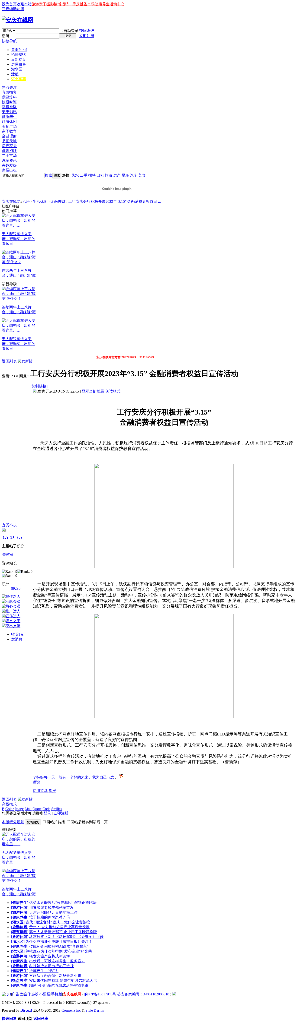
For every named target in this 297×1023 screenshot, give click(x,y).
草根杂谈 (9, 107)
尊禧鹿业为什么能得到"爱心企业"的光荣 (59, 951)
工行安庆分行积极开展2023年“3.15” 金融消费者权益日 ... (114, 201)
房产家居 (9, 146)
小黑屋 (44, 994)
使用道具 (40, 791)
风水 (75, 175)
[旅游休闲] (19, 907)
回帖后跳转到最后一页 (89, 822)
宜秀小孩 (9, 525)
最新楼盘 (18, 59)
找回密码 (86, 30)
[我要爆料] (19, 932)
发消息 (16, 639)
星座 (125, 175)
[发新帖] (25, 361)
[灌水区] (18, 922)
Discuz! (26, 1010)
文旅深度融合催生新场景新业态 (55, 976)
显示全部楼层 (93, 391)
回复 (36, 782)
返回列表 (9, 361)
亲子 (42, 4)
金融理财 (9, 136)
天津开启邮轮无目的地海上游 (53, 912)
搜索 (48, 175)
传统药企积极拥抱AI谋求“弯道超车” (58, 946)
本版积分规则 (13, 822)
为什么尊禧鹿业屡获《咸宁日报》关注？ (59, 942)
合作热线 (31, 994)
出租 (100, 175)
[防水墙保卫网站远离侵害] (174, 994)
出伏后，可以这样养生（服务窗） (57, 961)
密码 (5, 36)
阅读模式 (113, 391)
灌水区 (16, 69)
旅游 (35, 4)
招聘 (65, 4)
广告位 (17, 994)
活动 (15, 74)
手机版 (56, 994)
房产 (117, 175)
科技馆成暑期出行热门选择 (51, 966)
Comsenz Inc (71, 1010)
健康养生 (102, 4)
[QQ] (6, 994)
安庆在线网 (11, 201)
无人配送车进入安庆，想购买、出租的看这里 (18, 239)
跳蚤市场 (87, 4)
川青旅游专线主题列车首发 (51, 907)
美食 (142, 175)
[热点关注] (19, 980)
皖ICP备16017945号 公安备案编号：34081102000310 (126, 994)
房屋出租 (9, 170)
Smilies (56, 809)
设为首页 (9, 4)
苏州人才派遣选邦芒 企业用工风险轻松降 (63, 932)
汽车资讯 (9, 160)
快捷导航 (9, 41)
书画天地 (9, 141)
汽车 (133, 175)
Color (9, 809)
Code (46, 809)
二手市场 (9, 156)
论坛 (18, 55)
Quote (37, 809)
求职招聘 (9, 151)
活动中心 (117, 4)
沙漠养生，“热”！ (43, 971)
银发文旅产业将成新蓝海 (49, 956)
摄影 (50, 4)
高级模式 (9, 804)
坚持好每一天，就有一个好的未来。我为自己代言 (73, 777)
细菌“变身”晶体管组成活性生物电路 (58, 985)
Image (19, 809)
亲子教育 (9, 131)
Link (28, 809)
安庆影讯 (9, 112)
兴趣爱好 (9, 165)
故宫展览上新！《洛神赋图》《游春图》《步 (66, 937)
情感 (57, 4)
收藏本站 (24, 4)
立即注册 (86, 36)
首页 (19, 50)
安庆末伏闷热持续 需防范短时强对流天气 (63, 980)
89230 (15, 588)
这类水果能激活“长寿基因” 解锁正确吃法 (63, 903)
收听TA (17, 634)
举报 (52, 791)
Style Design (94, 1010)
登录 (47, 813)
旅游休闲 (9, 122)
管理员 (7, 555)
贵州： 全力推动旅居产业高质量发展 (59, 927)
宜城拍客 (9, 92)
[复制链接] (39, 386)
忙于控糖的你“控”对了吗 (49, 917)
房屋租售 (18, 64)
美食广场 (9, 126)
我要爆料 (9, 97)
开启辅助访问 (13, 9)
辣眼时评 (9, 102)
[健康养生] (19, 903)
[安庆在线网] (17, 20)
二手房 (74, 4)
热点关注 (9, 87)
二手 (83, 175)
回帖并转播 (55, 822)
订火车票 (18, 79)
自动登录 (71, 31)
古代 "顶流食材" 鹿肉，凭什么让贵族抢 (58, 922)
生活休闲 (40, 201)
